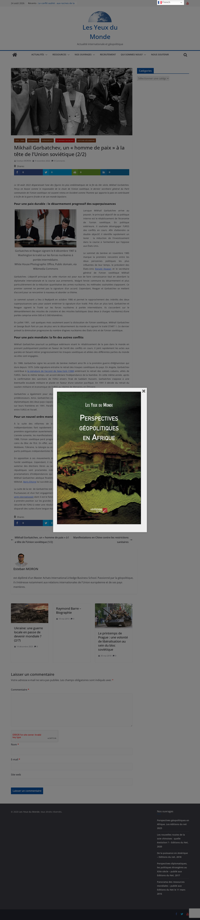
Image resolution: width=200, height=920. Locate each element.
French (166, 2)
